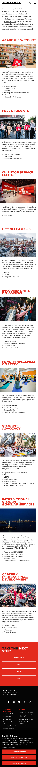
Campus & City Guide (11, 277)
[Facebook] (8, 702)
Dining (6, 274)
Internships (8, 630)
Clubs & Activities (10, 341)
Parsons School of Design (26, 712)
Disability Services (10, 479)
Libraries (7, 95)
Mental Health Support (12, 408)
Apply (19, 671)
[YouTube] (19, 702)
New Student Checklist (12, 154)
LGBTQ (6, 477)
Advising (7, 90)
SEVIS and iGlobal (10, 558)
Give (19, 678)
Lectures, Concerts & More (13, 348)
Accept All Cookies (19, 763)
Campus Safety (9, 410)
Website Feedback (8, 714)
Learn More (8, 215)
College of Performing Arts (26, 719)
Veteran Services (10, 481)
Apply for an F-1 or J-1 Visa (13, 554)
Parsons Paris (22, 726)
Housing (7, 272)
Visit (19, 664)
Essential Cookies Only (19, 757)
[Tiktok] (30, 702)
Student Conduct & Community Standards (19, 483)
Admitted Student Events (13, 158)
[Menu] (35, 3)
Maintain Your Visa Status (13, 556)
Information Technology (12, 97)
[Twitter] (14, 702)
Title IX (6, 475)
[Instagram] (24, 702)
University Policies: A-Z (9, 726)
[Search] (30, 3)
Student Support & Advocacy (14, 485)
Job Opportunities (10, 628)
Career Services (9, 626)
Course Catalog (9, 88)
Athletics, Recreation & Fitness (14, 343)
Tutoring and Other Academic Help (16, 93)
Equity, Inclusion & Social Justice (15, 473)
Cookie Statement (9, 747)
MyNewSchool (7, 716)
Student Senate (9, 346)
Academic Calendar (11, 86)
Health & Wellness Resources (14, 412)
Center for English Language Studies (16, 560)
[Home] (11, 3)
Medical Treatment (10, 406)
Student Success (10, 21)
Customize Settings (19, 751)
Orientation (8, 156)
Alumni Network (10, 632)
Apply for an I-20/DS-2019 (13, 552)
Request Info (19, 657)
